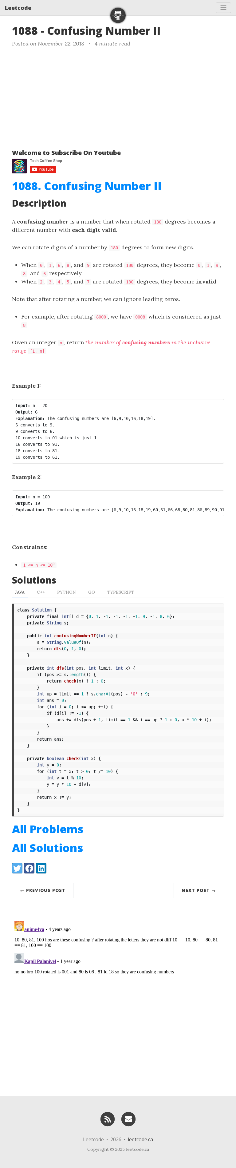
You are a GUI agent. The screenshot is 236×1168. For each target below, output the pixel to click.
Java (20, 592)
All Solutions (47, 847)
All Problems (47, 829)
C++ (41, 592)
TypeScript (120, 592)
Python (66, 592)
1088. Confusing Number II (87, 185)
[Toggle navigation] (223, 7)
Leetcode (18, 7)
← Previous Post (42, 890)
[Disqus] (118, 995)
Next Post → (199, 890)
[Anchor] (168, 30)
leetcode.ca (140, 1139)
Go (91, 592)
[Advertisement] (118, 97)
